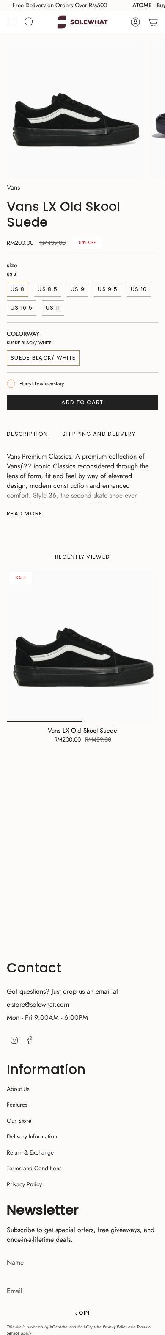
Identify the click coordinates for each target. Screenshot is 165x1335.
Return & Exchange (30, 1152)
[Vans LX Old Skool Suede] (82, 646)
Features (17, 1104)
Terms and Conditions (34, 1168)
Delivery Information (32, 1136)
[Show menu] (11, 22)
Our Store (19, 1120)
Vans (13, 187)
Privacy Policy (24, 1184)
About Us (18, 1089)
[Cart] (153, 22)
